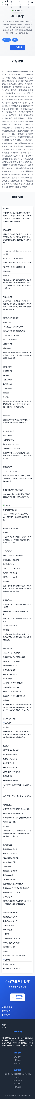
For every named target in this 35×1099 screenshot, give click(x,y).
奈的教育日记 (17, 1080)
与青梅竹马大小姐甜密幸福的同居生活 (17, 1074)
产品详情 (17, 1057)
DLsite (17, 1077)
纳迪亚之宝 (17, 1087)
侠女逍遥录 (17, 1084)
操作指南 (17, 1060)
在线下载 (19, 47)
